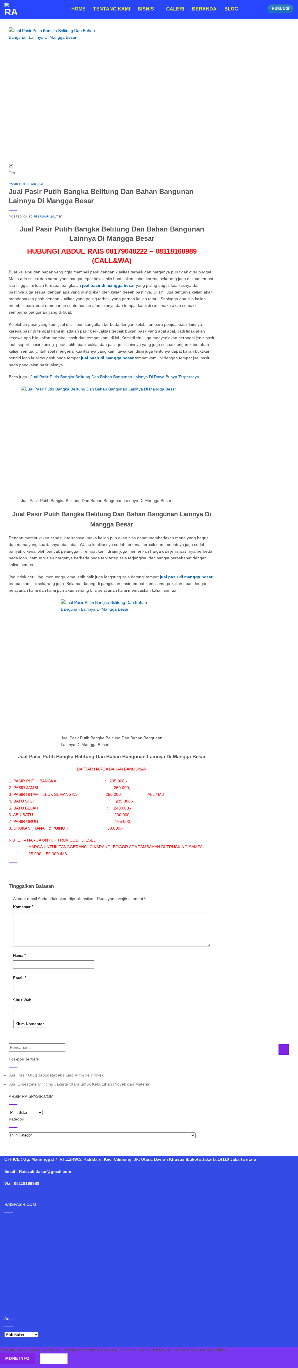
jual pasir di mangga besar (107, 358)
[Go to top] (286, 1360)
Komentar (23, 907)
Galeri (175, 8)
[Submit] (284, 1049)
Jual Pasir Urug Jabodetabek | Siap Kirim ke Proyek (56, 1075)
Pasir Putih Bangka (26, 183)
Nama (19, 955)
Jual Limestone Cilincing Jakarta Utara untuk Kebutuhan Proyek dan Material (79, 1084)
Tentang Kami (111, 8)
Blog (231, 8)
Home (78, 8)
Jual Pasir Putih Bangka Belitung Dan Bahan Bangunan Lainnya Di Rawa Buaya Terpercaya (114, 376)
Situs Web (22, 1000)
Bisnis (146, 8)
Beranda (204, 8)
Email (19, 978)
